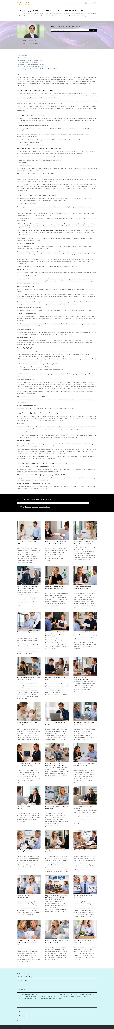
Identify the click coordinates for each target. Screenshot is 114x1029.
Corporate (35, 507)
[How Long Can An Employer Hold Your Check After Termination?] (57, 530)
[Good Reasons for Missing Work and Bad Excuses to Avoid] (85, 711)
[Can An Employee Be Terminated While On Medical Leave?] (29, 839)
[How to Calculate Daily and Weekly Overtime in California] (85, 752)
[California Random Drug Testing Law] (29, 530)
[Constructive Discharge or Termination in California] (85, 666)
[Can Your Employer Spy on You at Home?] (57, 711)
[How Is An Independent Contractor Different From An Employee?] (57, 884)
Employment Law (44, 507)
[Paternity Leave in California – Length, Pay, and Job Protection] (57, 752)
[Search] (95, 3)
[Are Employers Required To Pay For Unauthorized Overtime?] (29, 752)
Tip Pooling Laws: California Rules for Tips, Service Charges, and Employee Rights (56, 634)
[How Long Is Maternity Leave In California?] (29, 711)
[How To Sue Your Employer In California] (85, 795)
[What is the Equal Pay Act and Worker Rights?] (85, 884)
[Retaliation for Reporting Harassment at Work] (29, 884)
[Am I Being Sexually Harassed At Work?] (29, 621)
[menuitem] (65, 3)
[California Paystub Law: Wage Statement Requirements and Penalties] (85, 530)
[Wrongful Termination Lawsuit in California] (57, 839)
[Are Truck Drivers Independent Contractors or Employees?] (29, 575)
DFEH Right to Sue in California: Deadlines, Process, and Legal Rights (27, 942)
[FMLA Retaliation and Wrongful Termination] (85, 929)
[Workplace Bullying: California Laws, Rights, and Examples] (29, 666)
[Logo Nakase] (23, 3)
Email (25, 43)
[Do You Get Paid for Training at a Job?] (57, 666)
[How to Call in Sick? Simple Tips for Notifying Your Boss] (57, 929)
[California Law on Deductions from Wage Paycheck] (85, 621)
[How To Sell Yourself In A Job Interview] (29, 795)
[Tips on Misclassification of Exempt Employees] (85, 839)
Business (28, 507)
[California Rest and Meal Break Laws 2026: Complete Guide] (57, 575)
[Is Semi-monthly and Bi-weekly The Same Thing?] (57, 795)
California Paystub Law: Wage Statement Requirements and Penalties (83, 543)
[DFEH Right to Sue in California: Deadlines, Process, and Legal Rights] (29, 929)
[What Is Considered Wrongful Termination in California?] (85, 575)
